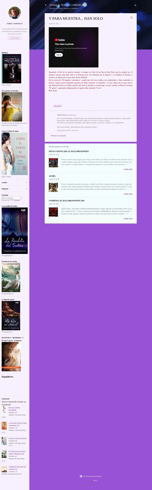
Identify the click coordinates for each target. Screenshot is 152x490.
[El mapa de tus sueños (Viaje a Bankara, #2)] (5, 454)
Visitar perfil (14, 38)
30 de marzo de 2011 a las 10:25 (67, 130)
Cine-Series (57, 106)
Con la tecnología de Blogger (92, 476)
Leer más (128, 169)
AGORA (52, 176)
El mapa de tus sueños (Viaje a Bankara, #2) (17, 452)
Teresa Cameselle (15, 23)
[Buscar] (135, 5)
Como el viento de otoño (18, 438)
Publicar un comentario (58, 135)
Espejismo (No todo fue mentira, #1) (17, 468)
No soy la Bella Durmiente (14, 408)
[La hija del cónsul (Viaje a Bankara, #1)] (5, 426)
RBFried (95, 480)
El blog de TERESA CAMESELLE (67, 5)
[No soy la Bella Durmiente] (5, 410)
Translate (17, 200)
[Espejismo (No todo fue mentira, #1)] (5, 469)
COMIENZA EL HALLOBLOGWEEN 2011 (67, 200)
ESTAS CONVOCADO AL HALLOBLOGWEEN (69, 151)
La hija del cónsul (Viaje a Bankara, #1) (17, 424)
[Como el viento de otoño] (5, 441)
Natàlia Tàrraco (62, 115)
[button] (131, 17)
